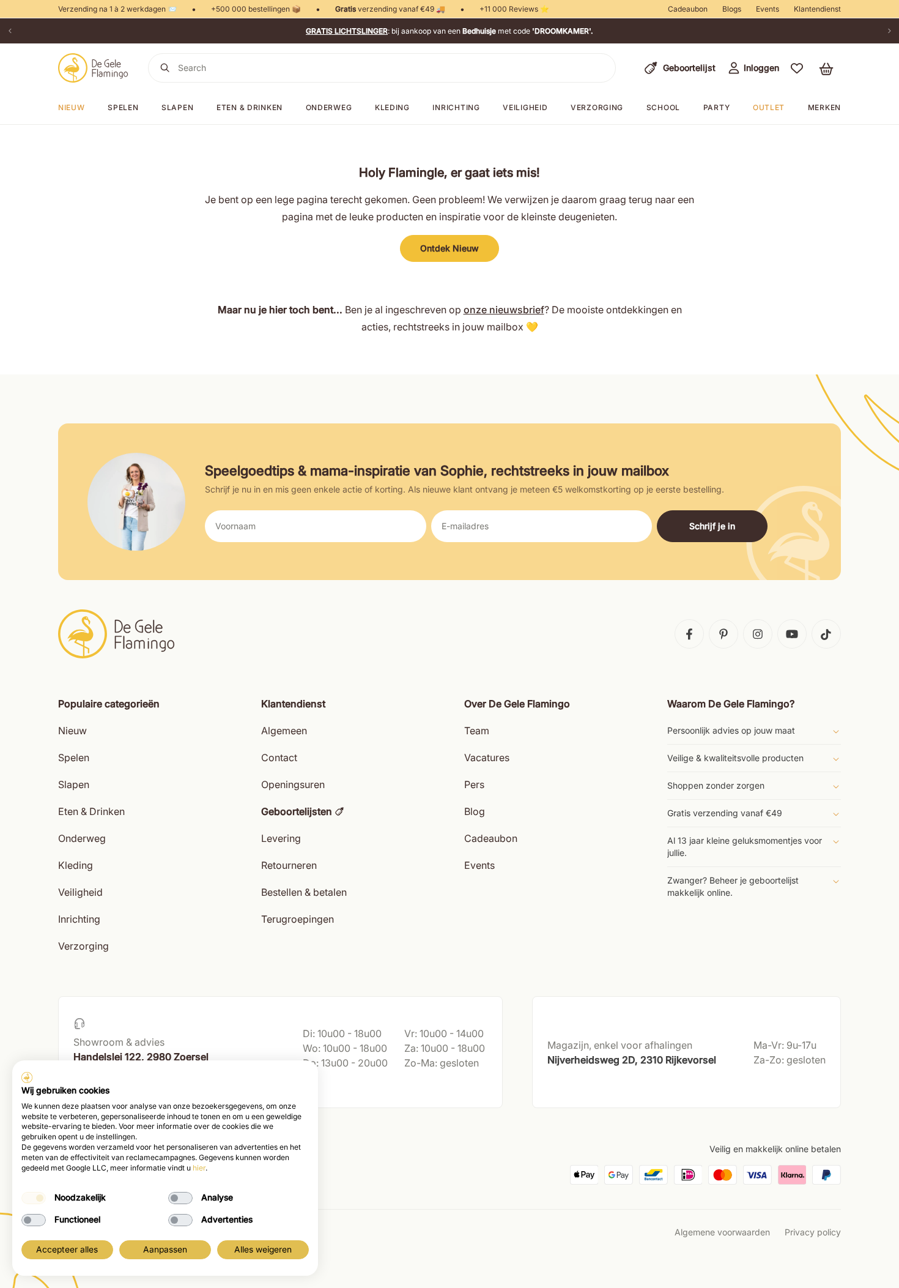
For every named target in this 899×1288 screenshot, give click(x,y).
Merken (824, 107)
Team (476, 730)
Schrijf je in (712, 526)
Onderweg (329, 107)
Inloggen (761, 67)
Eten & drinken (249, 107)
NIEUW (71, 107)
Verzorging (597, 107)
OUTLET (769, 107)
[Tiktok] (826, 634)
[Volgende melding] (889, 30)
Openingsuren (293, 784)
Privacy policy (813, 1232)
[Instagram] (757, 634)
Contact (279, 757)
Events (767, 8)
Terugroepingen (297, 919)
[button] (797, 68)
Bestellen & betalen (304, 892)
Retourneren (289, 865)
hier (199, 1167)
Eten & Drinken (91, 811)
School (663, 107)
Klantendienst (817, 8)
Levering (281, 838)
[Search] (165, 68)
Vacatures (486, 757)
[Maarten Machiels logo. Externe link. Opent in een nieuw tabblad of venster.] (26, 1077)
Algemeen (284, 730)
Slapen (177, 107)
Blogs (731, 8)
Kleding (392, 107)
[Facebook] (689, 634)
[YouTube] (792, 634)
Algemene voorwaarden (722, 1232)
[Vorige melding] (10, 30)
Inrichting (455, 107)
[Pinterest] (723, 634)
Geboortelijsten (296, 811)
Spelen (123, 107)
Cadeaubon (688, 8)
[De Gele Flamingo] (93, 68)
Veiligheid (525, 107)
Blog (474, 811)
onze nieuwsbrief (504, 309)
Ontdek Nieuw (449, 248)
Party (716, 107)
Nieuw (72, 730)
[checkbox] (33, 1198)
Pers (474, 784)
